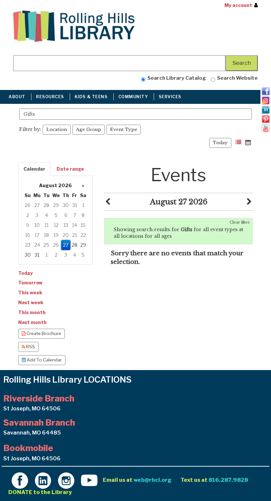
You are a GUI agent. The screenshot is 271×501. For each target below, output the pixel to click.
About (17, 96)
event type (123, 129)
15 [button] (83, 225)
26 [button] (27, 205)
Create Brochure (43, 333)
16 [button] (27, 235)
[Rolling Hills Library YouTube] (89, 480)
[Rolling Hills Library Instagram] (66, 480)
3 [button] (37, 215)
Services (171, 96)
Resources (50, 96)
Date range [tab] (70, 169)
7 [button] (74, 215)
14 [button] (74, 225)
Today (220, 143)
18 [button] (46, 235)
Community (133, 96)
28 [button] (46, 205)
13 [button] (65, 225)
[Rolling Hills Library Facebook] (19, 480)
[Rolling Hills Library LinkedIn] (43, 480)
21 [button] (74, 235)
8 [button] (83, 215)
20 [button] (66, 235)
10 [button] (37, 225)
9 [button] (27, 225)
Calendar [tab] (34, 169)
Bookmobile (28, 448)
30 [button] (66, 205)
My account (238, 5)
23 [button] (27, 245)
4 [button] (46, 215)
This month (32, 312)
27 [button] (37, 205)
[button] (238, 142)
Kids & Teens (92, 96)
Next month (32, 322)
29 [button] (56, 205)
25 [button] (46, 245)
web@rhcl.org (153, 480)
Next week (30, 302)
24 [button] (37, 245)
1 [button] (83, 205)
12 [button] (56, 225)
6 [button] (65, 215)
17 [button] (37, 235)
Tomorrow (30, 282)
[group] (55, 220)
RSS (30, 346)
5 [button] (56, 215)
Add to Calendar (44, 359)
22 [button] (83, 235)
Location (56, 129)
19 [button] (56, 235)
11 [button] (47, 225)
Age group (88, 129)
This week (30, 292)
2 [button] (27, 215)
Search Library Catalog (175, 78)
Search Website (236, 78)
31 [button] (74, 205)
